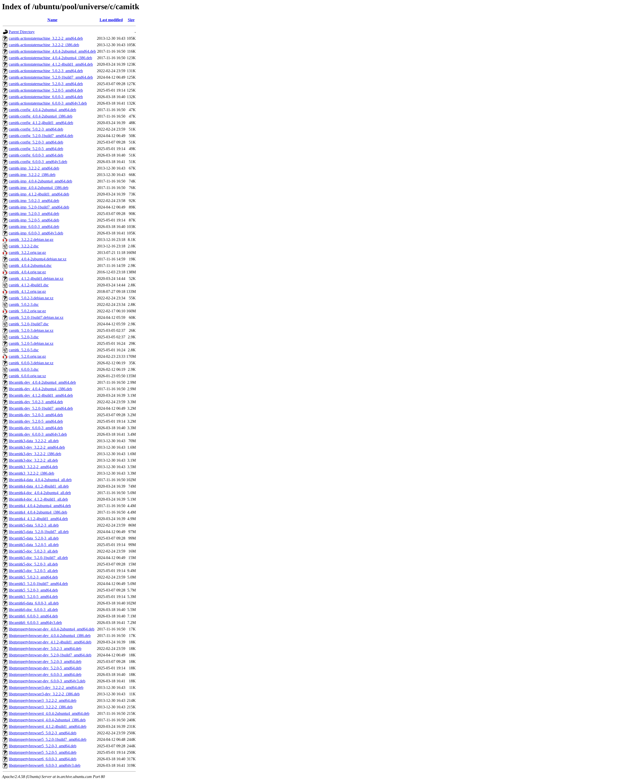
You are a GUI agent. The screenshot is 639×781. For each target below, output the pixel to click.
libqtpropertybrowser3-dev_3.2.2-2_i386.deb (44, 694)
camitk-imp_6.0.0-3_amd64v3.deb (36, 233)
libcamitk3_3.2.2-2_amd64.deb (33, 467)
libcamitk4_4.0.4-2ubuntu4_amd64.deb (40, 506)
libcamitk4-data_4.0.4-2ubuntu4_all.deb (40, 480)
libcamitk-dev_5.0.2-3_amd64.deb (36, 402)
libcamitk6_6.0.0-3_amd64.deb (33, 616)
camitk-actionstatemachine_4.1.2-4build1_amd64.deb (51, 64)
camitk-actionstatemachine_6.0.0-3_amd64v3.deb (48, 103)
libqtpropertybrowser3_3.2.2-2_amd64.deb (42, 700)
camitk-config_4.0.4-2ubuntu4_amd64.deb (42, 110)
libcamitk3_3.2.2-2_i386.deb (31, 473)
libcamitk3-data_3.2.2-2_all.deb (34, 441)
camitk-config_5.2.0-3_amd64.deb (36, 142)
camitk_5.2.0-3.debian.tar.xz (31, 330)
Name (52, 20)
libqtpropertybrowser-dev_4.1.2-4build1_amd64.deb (50, 642)
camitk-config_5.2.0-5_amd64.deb (36, 149)
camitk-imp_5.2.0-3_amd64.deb (34, 213)
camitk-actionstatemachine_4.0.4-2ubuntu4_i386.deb (50, 58)
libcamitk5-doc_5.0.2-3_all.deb (33, 551)
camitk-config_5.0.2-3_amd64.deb (36, 129)
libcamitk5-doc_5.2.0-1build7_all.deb (38, 558)
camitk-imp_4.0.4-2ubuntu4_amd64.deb (40, 181)
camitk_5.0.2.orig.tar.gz (27, 311)
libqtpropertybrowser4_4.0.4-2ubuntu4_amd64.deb (49, 713)
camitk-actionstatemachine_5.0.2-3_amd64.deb (46, 71)
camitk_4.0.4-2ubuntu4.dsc (30, 265)
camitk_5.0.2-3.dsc (24, 304)
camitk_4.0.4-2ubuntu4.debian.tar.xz (37, 259)
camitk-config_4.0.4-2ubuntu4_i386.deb (40, 116)
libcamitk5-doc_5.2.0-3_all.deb (33, 564)
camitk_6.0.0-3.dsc (24, 369)
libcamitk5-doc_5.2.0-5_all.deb (33, 571)
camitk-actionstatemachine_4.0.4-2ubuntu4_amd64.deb (52, 51)
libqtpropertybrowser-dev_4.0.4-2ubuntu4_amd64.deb (51, 629)
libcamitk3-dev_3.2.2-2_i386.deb (35, 454)
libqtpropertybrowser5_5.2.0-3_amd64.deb (42, 746)
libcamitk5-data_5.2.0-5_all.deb (34, 545)
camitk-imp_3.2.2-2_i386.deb (32, 175)
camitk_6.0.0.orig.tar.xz (27, 376)
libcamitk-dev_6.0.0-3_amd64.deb (36, 428)
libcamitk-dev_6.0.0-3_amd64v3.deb (38, 434)
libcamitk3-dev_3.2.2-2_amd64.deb (37, 447)
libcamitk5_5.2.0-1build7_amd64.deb (38, 584)
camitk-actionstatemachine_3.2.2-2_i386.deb (44, 45)
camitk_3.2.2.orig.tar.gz (27, 252)
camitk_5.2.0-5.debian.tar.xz (31, 343)
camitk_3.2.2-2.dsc (24, 246)
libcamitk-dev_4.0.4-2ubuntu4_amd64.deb (42, 382)
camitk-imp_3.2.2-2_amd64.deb (34, 168)
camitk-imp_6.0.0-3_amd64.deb (34, 226)
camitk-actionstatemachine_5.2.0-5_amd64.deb (46, 90)
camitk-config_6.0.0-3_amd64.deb (36, 155)
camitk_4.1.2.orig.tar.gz (27, 291)
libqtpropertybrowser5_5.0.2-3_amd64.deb (42, 733)
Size (131, 20)
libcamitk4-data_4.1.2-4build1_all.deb (39, 486)
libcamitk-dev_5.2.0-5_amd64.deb (36, 421)
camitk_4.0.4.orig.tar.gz (27, 272)
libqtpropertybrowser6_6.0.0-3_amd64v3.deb (44, 765)
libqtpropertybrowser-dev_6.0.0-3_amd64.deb (45, 674)
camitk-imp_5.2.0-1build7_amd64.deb (39, 207)
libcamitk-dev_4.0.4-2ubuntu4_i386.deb (40, 389)
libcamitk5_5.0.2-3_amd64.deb (33, 577)
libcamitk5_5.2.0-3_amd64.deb (33, 590)
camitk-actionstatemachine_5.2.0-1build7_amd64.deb (51, 77)
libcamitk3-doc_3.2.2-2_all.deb (33, 460)
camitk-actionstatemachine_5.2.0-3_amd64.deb (46, 84)
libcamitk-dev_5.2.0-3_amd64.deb (36, 415)
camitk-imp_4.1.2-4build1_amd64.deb (39, 194)
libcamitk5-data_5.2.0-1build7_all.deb (39, 532)
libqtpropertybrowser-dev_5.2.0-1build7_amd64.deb (50, 655)
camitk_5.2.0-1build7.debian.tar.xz (36, 317)
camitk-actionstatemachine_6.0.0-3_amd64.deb (46, 97)
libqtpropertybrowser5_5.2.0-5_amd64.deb (42, 752)
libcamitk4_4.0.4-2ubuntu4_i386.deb (38, 512)
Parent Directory (22, 32)
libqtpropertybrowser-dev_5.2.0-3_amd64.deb (45, 661)
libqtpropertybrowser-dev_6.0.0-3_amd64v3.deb (47, 681)
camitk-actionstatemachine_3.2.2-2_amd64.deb (46, 38)
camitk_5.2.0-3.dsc (24, 337)
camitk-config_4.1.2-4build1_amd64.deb (41, 123)
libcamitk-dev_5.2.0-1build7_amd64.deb (41, 408)
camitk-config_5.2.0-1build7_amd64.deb (41, 136)
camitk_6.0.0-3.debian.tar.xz (31, 363)
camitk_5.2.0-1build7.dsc (29, 324)
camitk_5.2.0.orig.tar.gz (27, 356)
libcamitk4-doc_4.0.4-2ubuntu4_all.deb (40, 493)
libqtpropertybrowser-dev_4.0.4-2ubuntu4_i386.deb (50, 635)
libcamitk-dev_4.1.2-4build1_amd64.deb (41, 395)
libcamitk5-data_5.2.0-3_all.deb (34, 538)
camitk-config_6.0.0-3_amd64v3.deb (38, 162)
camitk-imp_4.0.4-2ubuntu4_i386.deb (38, 188)
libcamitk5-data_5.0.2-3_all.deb (34, 525)
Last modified (111, 20)
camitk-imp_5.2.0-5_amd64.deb (34, 220)
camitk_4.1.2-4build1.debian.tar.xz (36, 278)
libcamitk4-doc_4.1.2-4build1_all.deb (38, 499)
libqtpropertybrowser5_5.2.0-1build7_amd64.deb (47, 739)
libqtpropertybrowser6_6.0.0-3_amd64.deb (42, 759)
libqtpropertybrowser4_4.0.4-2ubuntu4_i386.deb (47, 720)
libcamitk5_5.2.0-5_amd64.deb (33, 596)
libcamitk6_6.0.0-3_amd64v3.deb (35, 622)
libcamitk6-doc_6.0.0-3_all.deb (33, 609)
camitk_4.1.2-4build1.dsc (29, 285)
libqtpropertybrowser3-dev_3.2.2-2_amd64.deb (46, 687)
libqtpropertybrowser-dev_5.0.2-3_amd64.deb (45, 648)
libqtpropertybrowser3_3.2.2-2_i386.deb (41, 707)
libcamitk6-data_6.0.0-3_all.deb (34, 603)
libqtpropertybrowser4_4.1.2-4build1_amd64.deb (47, 726)
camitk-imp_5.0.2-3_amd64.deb (34, 200)
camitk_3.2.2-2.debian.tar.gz (31, 239)
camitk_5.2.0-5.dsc (24, 350)
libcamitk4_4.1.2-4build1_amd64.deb (38, 519)
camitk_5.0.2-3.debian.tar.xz (31, 298)
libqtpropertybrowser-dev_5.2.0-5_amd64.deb (45, 668)
